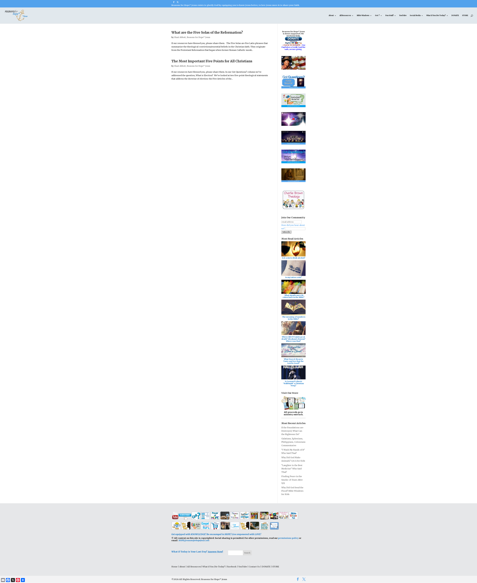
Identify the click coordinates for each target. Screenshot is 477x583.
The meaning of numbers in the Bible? (293, 318)
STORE (465, 16)
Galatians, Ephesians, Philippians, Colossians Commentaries (293, 442)
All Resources (345, 16)
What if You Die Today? (213, 566)
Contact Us (254, 566)
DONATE (455, 16)
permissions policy (288, 538)
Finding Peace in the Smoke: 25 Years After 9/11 (292, 479)
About (331, 16)
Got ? (377, 16)
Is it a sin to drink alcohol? (293, 258)
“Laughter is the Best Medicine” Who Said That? (291, 468)
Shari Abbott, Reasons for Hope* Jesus (192, 37)
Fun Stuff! (389, 16)
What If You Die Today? (436, 16)
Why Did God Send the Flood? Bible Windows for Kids (292, 490)
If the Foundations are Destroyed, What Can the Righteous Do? (292, 430)
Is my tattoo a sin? (293, 277)
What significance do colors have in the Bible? (293, 296)
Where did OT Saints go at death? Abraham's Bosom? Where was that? (293, 339)
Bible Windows (363, 16)
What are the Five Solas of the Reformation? (207, 32)
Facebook (231, 566)
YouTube (403, 16)
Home (174, 566)
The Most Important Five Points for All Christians (211, 61)
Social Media (415, 16)
